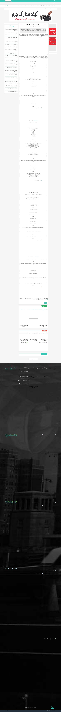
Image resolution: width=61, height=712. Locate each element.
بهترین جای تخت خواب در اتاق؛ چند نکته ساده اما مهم (11, 27)
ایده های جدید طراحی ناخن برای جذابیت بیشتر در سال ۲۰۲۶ (24, 340)
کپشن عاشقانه (35, 120)
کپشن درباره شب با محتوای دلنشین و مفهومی (43, 326)
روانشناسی (21, 5)
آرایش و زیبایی (47, 5)
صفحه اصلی (10, 710)
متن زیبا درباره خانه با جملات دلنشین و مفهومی (12, 53)
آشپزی (41, 5)
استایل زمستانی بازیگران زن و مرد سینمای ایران (33, 340)
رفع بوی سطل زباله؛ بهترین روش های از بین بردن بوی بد (11, 65)
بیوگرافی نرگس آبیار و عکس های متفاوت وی (12, 37)
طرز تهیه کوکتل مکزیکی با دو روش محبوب (12, 79)
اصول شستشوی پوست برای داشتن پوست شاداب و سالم (11, 73)
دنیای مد (25, 5)
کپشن (47, 299)
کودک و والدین (17, 5)
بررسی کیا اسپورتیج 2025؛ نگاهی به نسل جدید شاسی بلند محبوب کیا (47, 436)
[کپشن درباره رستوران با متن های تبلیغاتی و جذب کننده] (23, 321)
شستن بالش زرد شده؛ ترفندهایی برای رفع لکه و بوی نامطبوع (34, 435)
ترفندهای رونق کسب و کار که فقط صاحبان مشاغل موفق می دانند (48, 504)
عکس (35, 5)
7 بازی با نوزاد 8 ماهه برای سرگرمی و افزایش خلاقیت (11, 52)
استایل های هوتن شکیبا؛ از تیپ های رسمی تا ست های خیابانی (43, 349)
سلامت (38, 5)
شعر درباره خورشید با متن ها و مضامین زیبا (12, 91)
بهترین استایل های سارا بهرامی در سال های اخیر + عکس (43, 340)
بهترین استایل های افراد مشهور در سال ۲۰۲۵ (33, 349)
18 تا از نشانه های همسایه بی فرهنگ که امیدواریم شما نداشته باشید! (34, 574)
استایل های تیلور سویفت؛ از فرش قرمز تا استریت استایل (24, 349)
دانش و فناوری (32, 5)
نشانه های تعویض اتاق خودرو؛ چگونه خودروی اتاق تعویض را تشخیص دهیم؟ (11, 86)
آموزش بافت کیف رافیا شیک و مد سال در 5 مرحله (35, 506)
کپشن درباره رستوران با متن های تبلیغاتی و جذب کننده (23, 326)
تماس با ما (52, 1)
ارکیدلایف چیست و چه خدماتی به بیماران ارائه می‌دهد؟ (11, 81)
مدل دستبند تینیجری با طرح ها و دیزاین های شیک (11, 89)
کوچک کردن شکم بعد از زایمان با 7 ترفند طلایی (12, 88)
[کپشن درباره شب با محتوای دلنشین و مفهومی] (43, 321)
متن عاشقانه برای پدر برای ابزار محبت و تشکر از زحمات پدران (48, 571)
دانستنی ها (28, 5)
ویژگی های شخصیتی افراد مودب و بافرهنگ (12, 68)
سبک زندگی (51, 5)
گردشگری (43, 5)
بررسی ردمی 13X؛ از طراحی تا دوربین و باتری (12, 67)
